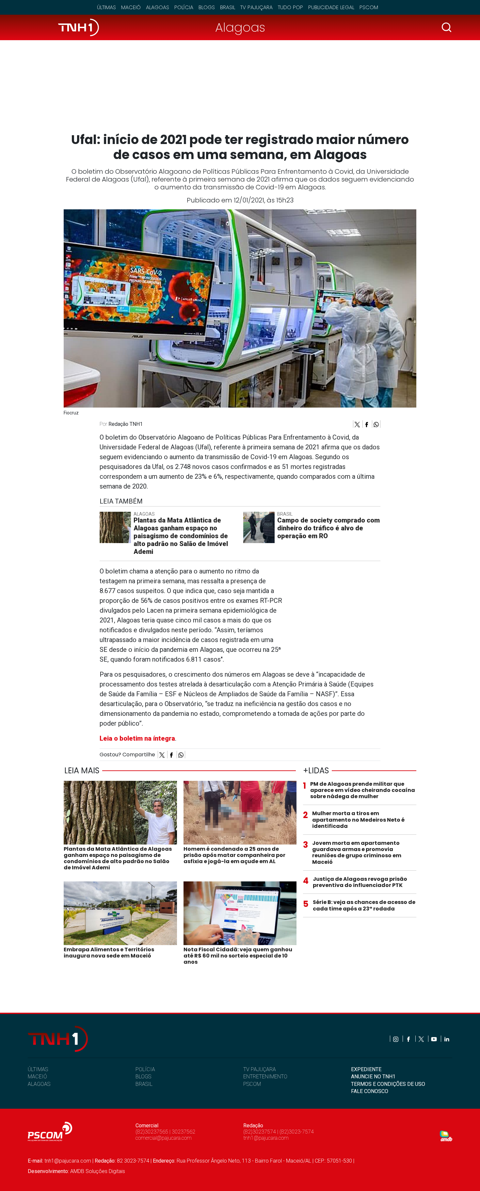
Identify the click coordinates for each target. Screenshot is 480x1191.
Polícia (183, 7)
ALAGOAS (39, 1084)
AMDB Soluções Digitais (97, 1171)
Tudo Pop (290, 7)
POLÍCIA (145, 1069)
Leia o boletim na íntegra (137, 738)
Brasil (227, 7)
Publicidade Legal (331, 7)
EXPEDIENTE (366, 1069)
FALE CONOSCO (369, 1091)
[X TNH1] (421, 1039)
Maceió (131, 7)
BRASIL (144, 1084)
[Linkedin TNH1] (446, 1039)
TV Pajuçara (256, 7)
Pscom (369, 7)
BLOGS (143, 1076)
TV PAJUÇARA (259, 1069)
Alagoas (157, 7)
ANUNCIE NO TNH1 (373, 1076)
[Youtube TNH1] (434, 1039)
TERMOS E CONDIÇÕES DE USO (388, 1084)
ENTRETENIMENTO (265, 1076)
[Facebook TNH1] (409, 1039)
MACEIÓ (37, 1076)
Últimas (106, 7)
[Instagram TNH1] (396, 1039)
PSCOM (252, 1084)
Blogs (207, 7)
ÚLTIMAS (38, 1069)
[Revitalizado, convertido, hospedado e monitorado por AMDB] (446, 1135)
